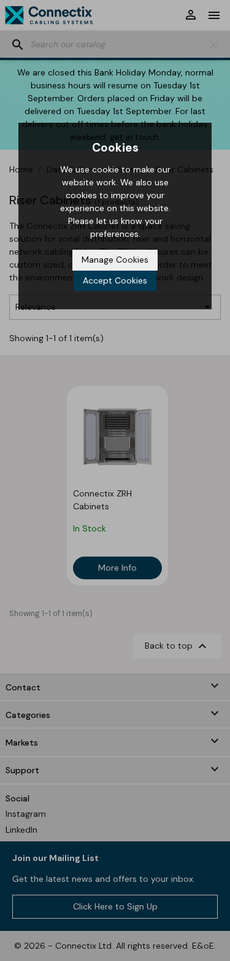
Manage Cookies (115, 259)
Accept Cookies (115, 280)
